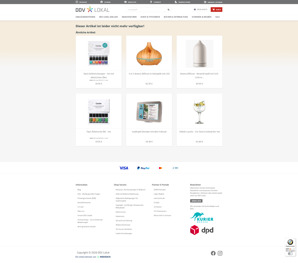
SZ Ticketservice (160, 211)
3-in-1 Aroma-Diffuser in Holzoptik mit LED (149, 73)
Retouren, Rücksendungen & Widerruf (130, 189)
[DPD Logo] (206, 230)
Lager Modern (159, 194)
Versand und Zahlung (124, 220)
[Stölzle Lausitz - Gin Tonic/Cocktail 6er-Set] (199, 111)
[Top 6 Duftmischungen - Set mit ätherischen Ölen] (99, 53)
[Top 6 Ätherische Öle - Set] (99, 111)
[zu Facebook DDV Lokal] (213, 255)
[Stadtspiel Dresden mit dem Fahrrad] (149, 111)
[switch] (290, 253)
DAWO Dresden (160, 189)
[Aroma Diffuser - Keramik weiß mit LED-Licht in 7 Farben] (199, 53)
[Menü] (294, 239)
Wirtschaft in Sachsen (162, 215)
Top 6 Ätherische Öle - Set (98, 131)
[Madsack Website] (93, 257)
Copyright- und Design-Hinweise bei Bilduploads (129, 206)
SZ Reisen (158, 206)
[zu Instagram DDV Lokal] (220, 255)
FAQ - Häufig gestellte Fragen (89, 194)
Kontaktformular (84, 202)
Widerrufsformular (123, 225)
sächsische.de (159, 198)
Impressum (120, 216)
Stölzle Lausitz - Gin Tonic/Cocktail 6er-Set (199, 131)
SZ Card (80, 206)
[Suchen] (169, 9)
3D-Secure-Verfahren (124, 229)
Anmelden (196, 201)
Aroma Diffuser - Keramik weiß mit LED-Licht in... (199, 75)
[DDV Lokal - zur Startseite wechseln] (92, 9)
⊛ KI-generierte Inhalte (87, 226)
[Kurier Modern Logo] (206, 217)
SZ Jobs (156, 202)
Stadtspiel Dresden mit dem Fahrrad (149, 131)
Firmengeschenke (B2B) (87, 198)
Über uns (81, 211)
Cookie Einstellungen (124, 233)
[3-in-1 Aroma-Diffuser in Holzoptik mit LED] (149, 53)
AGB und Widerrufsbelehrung (127, 194)
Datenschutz (121, 212)
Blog (79, 189)
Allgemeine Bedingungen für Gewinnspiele (127, 199)
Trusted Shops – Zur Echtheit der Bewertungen (90, 221)
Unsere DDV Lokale (85, 215)
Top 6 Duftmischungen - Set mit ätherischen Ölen (98, 75)
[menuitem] (148, 9)
